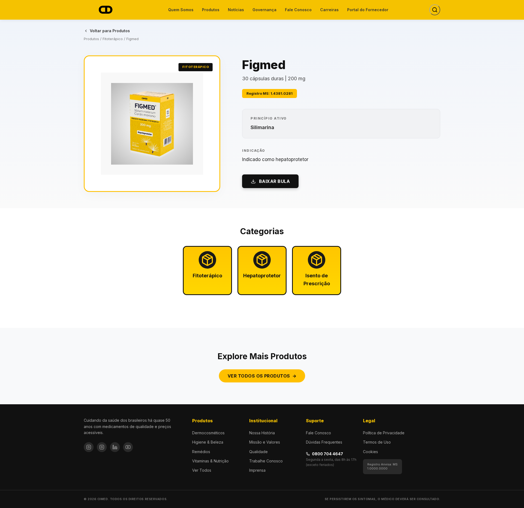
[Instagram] (89, 447)
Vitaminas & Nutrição (210, 461)
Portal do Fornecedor (367, 9)
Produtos (210, 9)
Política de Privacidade (383, 432)
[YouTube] (128, 447)
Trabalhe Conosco (266, 461)
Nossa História (262, 432)
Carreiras (329, 9)
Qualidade (258, 451)
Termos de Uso (377, 442)
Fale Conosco (298, 9)
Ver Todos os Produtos (262, 376)
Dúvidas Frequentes (324, 442)
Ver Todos (201, 470)
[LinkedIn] (115, 447)
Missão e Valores (264, 442)
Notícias (236, 9)
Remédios (201, 451)
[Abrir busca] (434, 9)
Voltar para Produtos (110, 30)
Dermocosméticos (208, 432)
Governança (264, 9)
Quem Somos (180, 9)
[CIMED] (105, 10)
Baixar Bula (274, 181)
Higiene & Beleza (207, 442)
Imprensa (257, 470)
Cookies (370, 451)
